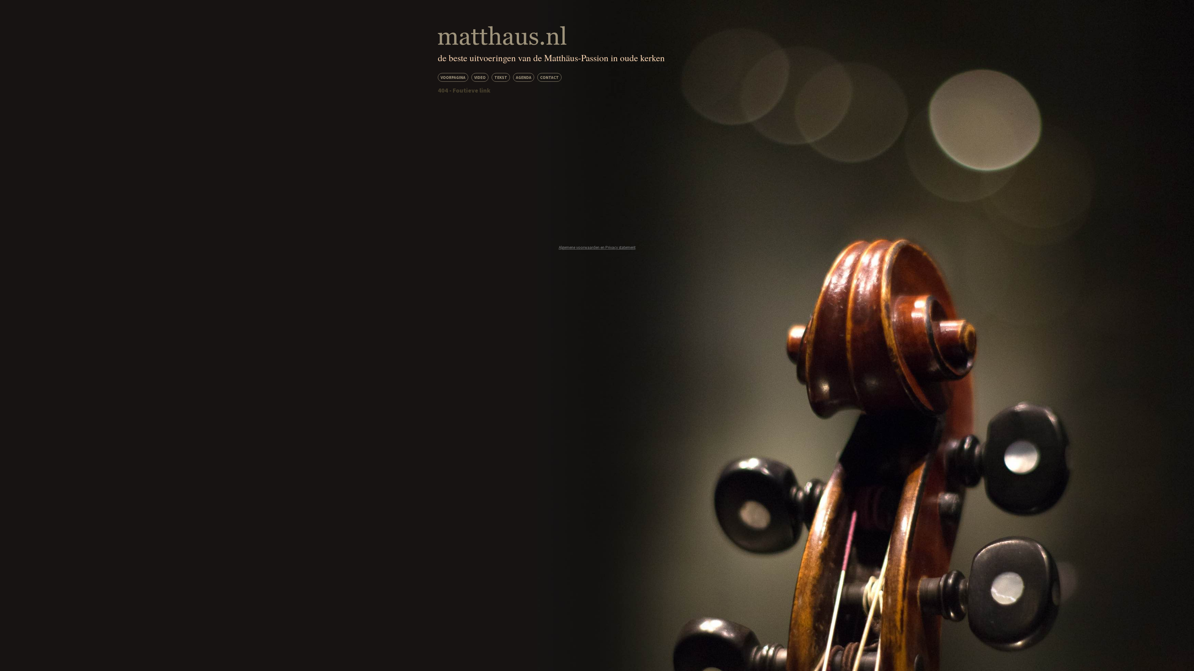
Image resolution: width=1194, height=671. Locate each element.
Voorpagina (453, 77)
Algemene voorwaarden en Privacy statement (597, 247)
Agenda (523, 77)
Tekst (500, 77)
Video (480, 77)
